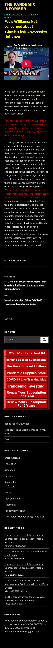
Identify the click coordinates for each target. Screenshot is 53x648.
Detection (9, 470)
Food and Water (12, 498)
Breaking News (18, 261)
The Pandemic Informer (20, 6)
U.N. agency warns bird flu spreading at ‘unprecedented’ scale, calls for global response (24, 539)
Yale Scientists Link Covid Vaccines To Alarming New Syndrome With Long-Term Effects (26, 584)
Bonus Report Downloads (17, 423)
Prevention (10, 464)
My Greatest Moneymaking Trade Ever (24, 516)
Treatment (10, 504)
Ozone (11, 486)
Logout (8, 318)
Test (6, 439)
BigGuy (8, 17)
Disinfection (10, 482)
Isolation (8, 476)
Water (7, 492)
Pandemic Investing (14, 510)
